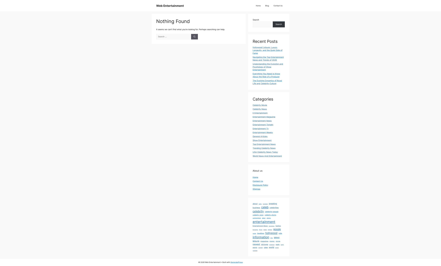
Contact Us (278, 6)
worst (277, 247)
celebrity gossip (271, 212)
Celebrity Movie (260, 105)
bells (260, 204)
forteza (270, 229)
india (280, 233)
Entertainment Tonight (263, 125)
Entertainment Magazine (264, 117)
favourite (255, 229)
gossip (277, 229)
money (272, 241)
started (260, 247)
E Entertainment (260, 113)
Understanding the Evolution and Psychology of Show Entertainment (268, 67)
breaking (273, 203)
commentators (257, 218)
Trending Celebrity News (264, 148)
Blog (267, 6)
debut (264, 218)
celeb (265, 207)
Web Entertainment (170, 5)
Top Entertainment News (264, 144)
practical (271, 244)
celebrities (274, 208)
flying (260, 229)
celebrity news (258, 215)
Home (258, 6)
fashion (278, 226)
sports (255, 247)
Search (256, 20)
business (256, 208)
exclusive (271, 226)
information (261, 237)
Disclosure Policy (260, 185)
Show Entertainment (262, 140)
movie (278, 241)
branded (265, 204)
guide (254, 233)
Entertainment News (262, 121)
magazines (264, 241)
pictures (264, 244)
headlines (260, 233)
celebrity (258, 211)
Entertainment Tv (261, 128)
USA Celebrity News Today (265, 152)
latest (277, 237)
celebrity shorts (270, 215)
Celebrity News (260, 109)
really (278, 244)
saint (282, 244)
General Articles (260, 136)
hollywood (271, 232)
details (269, 218)
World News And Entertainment (267, 156)
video (266, 247)
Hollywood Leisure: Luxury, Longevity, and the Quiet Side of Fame (267, 50)
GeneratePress (236, 262)
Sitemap (256, 189)
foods (265, 229)
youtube (255, 250)
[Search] (194, 36)
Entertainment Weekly (263, 132)
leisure (256, 241)
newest (256, 244)
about (255, 204)
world (271, 247)
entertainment (264, 222)
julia (271, 238)
